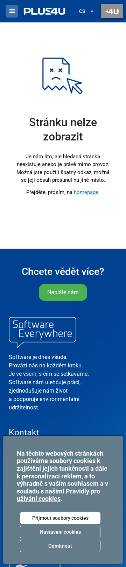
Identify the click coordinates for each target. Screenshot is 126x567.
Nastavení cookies (60, 532)
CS (82, 11)
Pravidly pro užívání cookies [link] (58, 495)
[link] (44, 11)
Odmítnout (60, 546)
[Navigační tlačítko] (112, 11)
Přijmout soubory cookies (60, 518)
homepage (86, 192)
